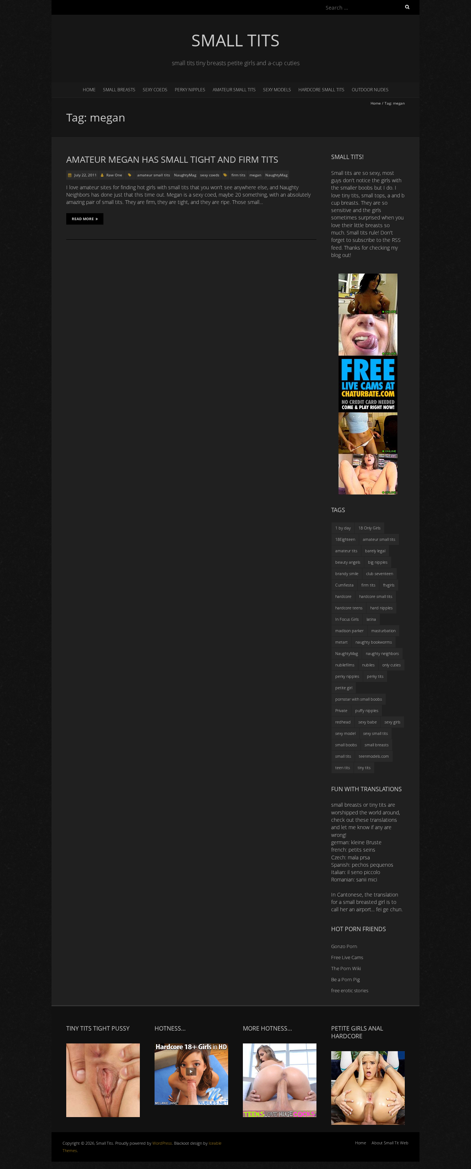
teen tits (342, 767)
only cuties (391, 665)
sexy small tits (375, 733)
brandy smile (346, 573)
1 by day (343, 528)
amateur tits (346, 550)
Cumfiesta (344, 585)
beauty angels (347, 562)
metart (341, 642)
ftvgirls (388, 585)
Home (89, 90)
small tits (343, 756)
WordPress (162, 1143)
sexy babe (367, 722)
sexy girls (392, 722)
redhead (343, 722)
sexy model (345, 733)
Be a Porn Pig (345, 979)
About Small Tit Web (390, 1142)
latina (371, 619)
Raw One (114, 174)
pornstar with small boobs (358, 699)
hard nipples (381, 607)
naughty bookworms (373, 642)
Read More (83, 218)
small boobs (346, 744)
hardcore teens (348, 607)
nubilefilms (344, 665)
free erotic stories (349, 990)
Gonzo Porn (344, 946)
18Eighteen (345, 539)
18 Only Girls (369, 528)
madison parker (349, 630)
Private (341, 710)
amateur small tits (234, 90)
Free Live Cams (347, 957)
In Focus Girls (347, 619)
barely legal (375, 550)
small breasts (119, 90)
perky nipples (190, 90)
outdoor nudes (370, 90)
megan (255, 174)
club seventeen (379, 573)
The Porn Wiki (346, 968)
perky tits (375, 676)
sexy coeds (155, 90)
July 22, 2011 (85, 174)
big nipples (377, 562)
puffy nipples (366, 710)
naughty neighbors (382, 653)
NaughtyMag (185, 174)
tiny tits (364, 767)
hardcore (343, 596)
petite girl (343, 687)
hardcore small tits (321, 90)
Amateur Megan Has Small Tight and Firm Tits (172, 159)
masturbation (383, 630)
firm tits (238, 174)
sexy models (277, 90)
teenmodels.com (374, 756)
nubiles (368, 665)
